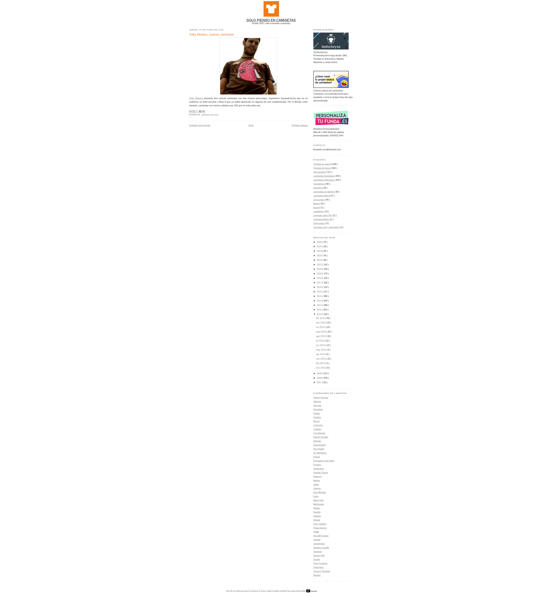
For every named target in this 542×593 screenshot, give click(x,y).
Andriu (316, 413)
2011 (319, 309)
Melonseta (318, 504)
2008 (319, 378)
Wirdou (317, 575)
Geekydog (318, 469)
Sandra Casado (321, 547)
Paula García (319, 528)
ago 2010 (321, 336)
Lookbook (318, 211)
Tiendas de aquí (209, 115)
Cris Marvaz (319, 433)
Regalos (317, 188)
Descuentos (319, 172)
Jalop (316, 484)
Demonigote (319, 445)
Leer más (314, 591)
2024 (319, 251)
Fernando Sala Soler (323, 461)
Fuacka (317, 465)
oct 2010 (320, 327)
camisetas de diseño (324, 192)
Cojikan (317, 429)
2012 (319, 305)
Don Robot (318, 449)
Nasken (317, 516)
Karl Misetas (319, 492)
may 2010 (321, 350)
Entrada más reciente (199, 125)
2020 (319, 269)
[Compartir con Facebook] (200, 111)
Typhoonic (318, 567)
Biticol (316, 421)
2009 (319, 373)
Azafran (317, 417)
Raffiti (316, 532)
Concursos (319, 200)
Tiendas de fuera (322, 168)
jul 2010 (320, 341)
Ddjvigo (317, 441)
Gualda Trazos (320, 472)
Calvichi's (318, 425)
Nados (316, 508)
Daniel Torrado (320, 437)
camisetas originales (324, 180)
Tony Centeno (320, 563)
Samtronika (319, 544)
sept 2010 (321, 331)
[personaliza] (331, 125)
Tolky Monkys (196, 98)
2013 (319, 300)
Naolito (317, 512)
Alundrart (318, 409)
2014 (319, 296)
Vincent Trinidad (321, 571)
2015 (319, 291)
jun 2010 (320, 345)
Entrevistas (319, 223)
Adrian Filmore (320, 397)
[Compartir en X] (197, 111)
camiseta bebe (321, 219)
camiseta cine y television (326, 227)
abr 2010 (320, 354)
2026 (319, 242)
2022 (319, 260)
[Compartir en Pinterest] (203, 111)
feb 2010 (320, 363)
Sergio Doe (319, 555)
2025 (319, 246)
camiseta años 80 (322, 215)
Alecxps (317, 405)
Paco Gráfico (319, 524)
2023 (319, 255)
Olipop (316, 520)
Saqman (317, 551)
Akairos (317, 401)
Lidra (315, 496)
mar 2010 (321, 359)
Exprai (316, 457)
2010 (319, 314)
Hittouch (317, 476)
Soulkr (316, 559)
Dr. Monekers (320, 453)
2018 (319, 278)
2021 (319, 264)
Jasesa (317, 488)
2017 (319, 282)
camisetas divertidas (323, 176)
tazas (316, 207)
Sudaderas (319, 184)
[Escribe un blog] (193, 111)
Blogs (316, 203)
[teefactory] (331, 49)
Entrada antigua (300, 125)
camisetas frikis (321, 196)
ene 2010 (321, 368)
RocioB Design (321, 536)
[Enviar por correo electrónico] (190, 111)
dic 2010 (320, 318)
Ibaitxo (316, 480)
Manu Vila (318, 500)
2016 (319, 287)
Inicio (251, 125)
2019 (319, 273)
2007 (319, 382)
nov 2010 (321, 322)
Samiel (316, 540)
